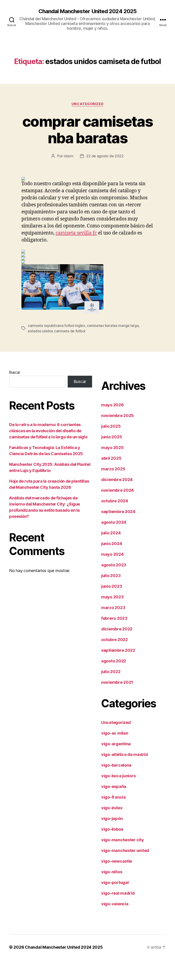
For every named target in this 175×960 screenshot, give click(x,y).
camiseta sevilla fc (76, 233)
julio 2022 (110, 671)
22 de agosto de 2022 (105, 156)
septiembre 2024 (118, 511)
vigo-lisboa (112, 829)
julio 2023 (111, 575)
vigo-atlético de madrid (124, 754)
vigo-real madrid (118, 893)
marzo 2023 (113, 607)
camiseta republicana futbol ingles (56, 325)
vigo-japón (112, 818)
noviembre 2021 (117, 682)
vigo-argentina (116, 743)
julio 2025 (111, 426)
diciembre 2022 (116, 629)
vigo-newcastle (116, 861)
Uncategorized (87, 104)
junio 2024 (111, 543)
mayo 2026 (112, 404)
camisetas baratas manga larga (113, 325)
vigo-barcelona (116, 765)
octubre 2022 (114, 639)
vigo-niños (111, 871)
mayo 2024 (112, 554)
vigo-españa (113, 786)
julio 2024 (111, 533)
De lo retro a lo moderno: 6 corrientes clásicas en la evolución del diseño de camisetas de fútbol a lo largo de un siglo (48, 430)
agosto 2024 (113, 522)
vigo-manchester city (122, 839)
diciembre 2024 (117, 479)
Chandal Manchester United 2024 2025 (87, 11)
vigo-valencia (115, 903)
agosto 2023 (113, 565)
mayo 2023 (112, 597)
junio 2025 (111, 436)
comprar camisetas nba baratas (87, 130)
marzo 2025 (113, 468)
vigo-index (111, 807)
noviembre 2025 (117, 415)
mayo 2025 (112, 447)
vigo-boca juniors (118, 775)
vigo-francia (113, 797)
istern (68, 156)
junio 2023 (111, 586)
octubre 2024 (114, 501)
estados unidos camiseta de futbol (56, 331)
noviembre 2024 (117, 490)
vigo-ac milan (114, 733)
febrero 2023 (114, 618)
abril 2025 (111, 458)
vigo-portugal (115, 882)
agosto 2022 (113, 661)
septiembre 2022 (118, 650)
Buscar (14, 372)
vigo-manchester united (125, 850)
